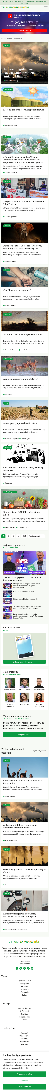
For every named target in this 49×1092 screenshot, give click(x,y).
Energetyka (24, 984)
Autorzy (24, 1039)
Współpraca (24, 1041)
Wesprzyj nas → (24, 734)
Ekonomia (25, 992)
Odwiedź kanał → (24, 30)
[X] (28, 968)
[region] (24, 1071)
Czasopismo (25, 1036)
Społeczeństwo (24, 981)
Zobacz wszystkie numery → (24, 662)
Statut (24, 1020)
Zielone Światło (24, 1008)
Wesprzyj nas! (24, 1017)
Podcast (24, 1033)
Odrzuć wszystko (24, 1087)
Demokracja (24, 989)
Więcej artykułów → (40, 751)
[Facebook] (17, 968)
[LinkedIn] (32, 968)
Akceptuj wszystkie (24, 1074)
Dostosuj (24, 1080)
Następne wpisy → (36, 536)
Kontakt (24, 1044)
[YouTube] (24, 968)
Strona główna (6, 38)
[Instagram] (20, 968)
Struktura (24, 1014)
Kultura (24, 995)
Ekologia (24, 986)
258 (24, 536)
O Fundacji (24, 1011)
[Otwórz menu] (45, 8)
